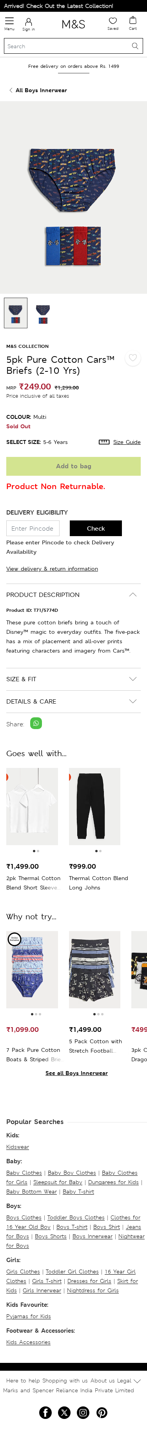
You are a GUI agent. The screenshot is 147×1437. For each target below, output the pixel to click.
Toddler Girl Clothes (72, 1271)
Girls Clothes (23, 1271)
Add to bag (73, 466)
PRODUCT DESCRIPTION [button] (43, 595)
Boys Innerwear (93, 1236)
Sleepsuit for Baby (57, 1182)
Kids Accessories (28, 1342)
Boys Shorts (51, 1236)
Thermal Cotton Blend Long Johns (98, 883)
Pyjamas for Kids (28, 1316)
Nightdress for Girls (93, 1290)
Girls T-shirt (47, 1280)
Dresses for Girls (89, 1280)
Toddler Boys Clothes (76, 1217)
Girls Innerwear (42, 1290)
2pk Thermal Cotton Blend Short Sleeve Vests (33, 883)
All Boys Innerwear (41, 90)
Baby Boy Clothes (72, 1172)
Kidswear (17, 1146)
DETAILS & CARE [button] (31, 701)
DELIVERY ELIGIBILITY (37, 512)
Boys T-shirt (71, 1226)
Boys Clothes (24, 1217)
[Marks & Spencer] (73, 29)
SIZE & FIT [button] (21, 679)
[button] (34, 851)
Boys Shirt (106, 1226)
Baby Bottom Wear (31, 1191)
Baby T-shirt (78, 1191)
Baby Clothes (24, 1172)
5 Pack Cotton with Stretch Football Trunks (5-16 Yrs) (95, 1046)
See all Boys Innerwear (76, 1073)
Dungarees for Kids (113, 1182)
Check (96, 528)
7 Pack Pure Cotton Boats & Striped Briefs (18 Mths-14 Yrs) (35, 1055)
